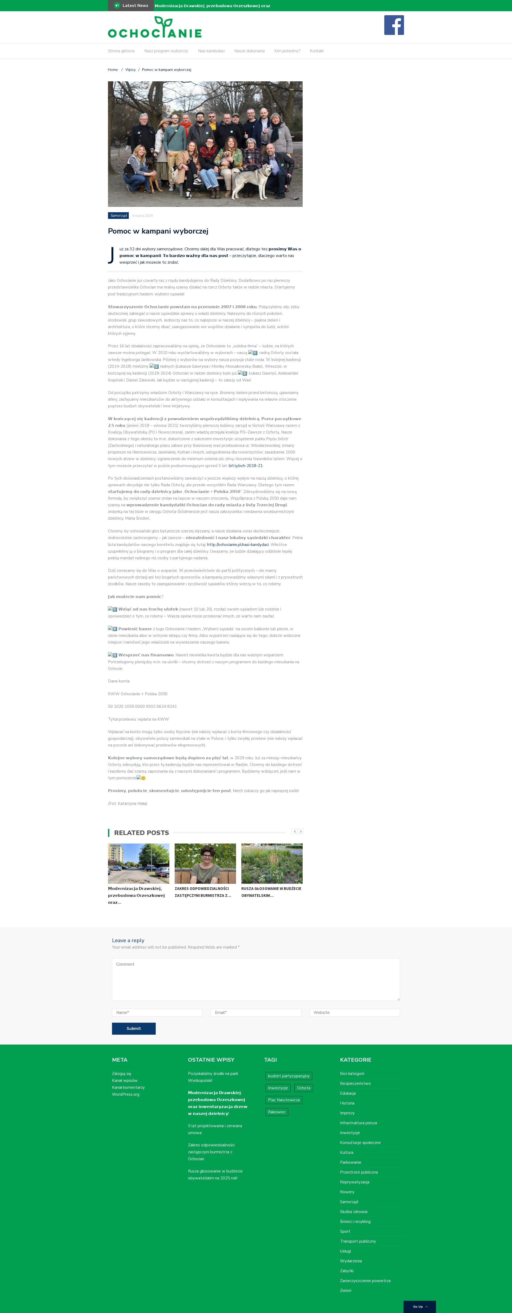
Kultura (346, 1152)
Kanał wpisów (125, 1080)
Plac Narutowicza (284, 1100)
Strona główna (121, 51)
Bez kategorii (352, 1073)
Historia (347, 1103)
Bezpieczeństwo (355, 1083)
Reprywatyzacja (354, 1182)
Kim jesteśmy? (287, 51)
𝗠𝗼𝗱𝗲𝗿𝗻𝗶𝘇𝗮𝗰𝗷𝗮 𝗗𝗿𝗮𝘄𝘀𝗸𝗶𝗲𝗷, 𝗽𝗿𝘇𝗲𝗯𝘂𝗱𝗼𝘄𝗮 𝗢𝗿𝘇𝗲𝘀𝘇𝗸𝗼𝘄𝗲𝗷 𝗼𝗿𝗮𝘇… (136, 895)
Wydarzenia (351, 1261)
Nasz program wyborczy (166, 51)
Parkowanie (350, 1162)
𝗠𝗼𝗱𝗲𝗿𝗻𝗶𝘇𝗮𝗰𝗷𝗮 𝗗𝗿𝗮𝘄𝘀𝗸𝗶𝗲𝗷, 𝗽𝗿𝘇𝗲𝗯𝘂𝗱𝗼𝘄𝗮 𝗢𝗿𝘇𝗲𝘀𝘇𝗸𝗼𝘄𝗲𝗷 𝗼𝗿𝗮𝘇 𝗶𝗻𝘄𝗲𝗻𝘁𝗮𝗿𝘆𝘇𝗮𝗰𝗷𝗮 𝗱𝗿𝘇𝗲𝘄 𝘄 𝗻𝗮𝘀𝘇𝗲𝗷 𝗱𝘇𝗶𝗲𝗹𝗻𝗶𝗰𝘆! (212, 9)
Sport (345, 1231)
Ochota (303, 1088)
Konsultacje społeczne (360, 1142)
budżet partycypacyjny (289, 1076)
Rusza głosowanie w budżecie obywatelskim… (271, 892)
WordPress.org (125, 1094)
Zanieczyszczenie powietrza (365, 1280)
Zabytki (347, 1271)
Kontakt (317, 51)
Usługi (345, 1251)
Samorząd (119, 215)
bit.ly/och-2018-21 (246, 465)
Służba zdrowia (353, 1211)
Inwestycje (278, 1088)
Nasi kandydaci (211, 51)
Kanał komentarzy (128, 1087)
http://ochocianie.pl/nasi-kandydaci (238, 544)
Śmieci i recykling (355, 1221)
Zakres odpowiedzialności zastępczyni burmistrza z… (203, 892)
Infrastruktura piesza (358, 1123)
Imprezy (347, 1113)
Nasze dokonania (249, 51)
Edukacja (348, 1093)
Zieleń (345, 1290)
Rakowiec (277, 1112)
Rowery (347, 1192)
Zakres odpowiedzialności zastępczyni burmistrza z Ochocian (211, 1152)
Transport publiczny (358, 1241)
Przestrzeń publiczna (359, 1172)
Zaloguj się (121, 1073)
